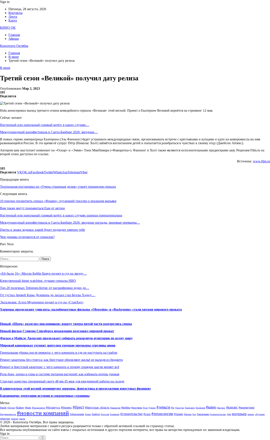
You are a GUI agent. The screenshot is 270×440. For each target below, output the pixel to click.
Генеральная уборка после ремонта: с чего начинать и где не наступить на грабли (58, 352)
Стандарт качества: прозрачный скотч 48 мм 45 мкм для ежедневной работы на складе (62, 381)
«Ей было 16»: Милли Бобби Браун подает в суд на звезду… (43, 273)
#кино (211, 407)
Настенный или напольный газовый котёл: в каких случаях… (44, 125)
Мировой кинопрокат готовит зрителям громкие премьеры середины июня (57, 345)
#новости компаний (43, 413)
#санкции (114, 414)
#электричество (218, 414)
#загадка (179, 408)
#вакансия (115, 408)
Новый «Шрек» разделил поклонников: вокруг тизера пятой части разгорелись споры (66, 324)
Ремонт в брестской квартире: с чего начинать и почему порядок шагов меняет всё (59, 367)
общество (5, 418)
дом (229, 414)
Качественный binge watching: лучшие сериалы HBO (38, 280)
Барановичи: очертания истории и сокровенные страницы (45, 396)
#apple (3, 407)
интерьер (239, 414)
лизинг (250, 414)
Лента (12, 16)
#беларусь (53, 407)
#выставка (136, 407)
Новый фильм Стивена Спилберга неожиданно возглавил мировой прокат (57, 331)
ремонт (14, 419)
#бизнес (66, 407)
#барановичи (38, 408)
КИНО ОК (8, 27)
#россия (105, 414)
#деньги (163, 407)
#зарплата (190, 408)
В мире (5, 68)
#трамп (178, 414)
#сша (147, 414)
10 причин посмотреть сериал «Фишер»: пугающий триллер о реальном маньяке (58, 201)
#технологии (162, 413)
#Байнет (20, 407)
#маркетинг (247, 407)
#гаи (145, 408)
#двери (152, 408)
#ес (172, 407)
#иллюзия (200, 408)
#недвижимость (8, 414)
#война (125, 407)
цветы (22, 419)
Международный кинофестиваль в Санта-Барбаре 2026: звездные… (49, 132)
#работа (96, 414)
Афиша (13, 38)
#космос (221, 408)
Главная (14, 35)
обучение (260, 414)
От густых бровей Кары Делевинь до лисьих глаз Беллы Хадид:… (47, 295)
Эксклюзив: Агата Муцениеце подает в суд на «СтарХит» (42, 302)
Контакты (15, 13)
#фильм (188, 414)
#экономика (203, 414)
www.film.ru (261, 161)
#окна (88, 414)
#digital (11, 408)
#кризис (232, 407)
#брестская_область (97, 407)
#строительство (131, 414)
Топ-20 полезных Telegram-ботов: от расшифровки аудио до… (44, 288)
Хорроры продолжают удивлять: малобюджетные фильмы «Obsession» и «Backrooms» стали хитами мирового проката (91, 309)
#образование (77, 414)
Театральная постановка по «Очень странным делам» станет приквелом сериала (58, 186)
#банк (28, 407)
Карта (12, 20)
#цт (194, 414)
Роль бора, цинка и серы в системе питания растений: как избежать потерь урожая (59, 374)
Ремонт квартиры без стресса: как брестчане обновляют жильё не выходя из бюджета (61, 360)
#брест (78, 407)
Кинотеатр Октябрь (14, 46)
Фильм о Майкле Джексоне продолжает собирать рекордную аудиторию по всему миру (66, 338)
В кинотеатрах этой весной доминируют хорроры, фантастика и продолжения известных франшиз (75, 388)
